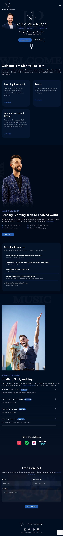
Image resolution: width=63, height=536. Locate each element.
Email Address (37, 479)
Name (4, 479)
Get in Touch (38, 40)
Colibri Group (50, 221)
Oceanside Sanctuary (28, 385)
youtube (34, 530)
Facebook (38, 530)
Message (5, 488)
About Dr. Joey (25, 40)
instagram (29, 530)
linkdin (25, 530)
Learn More (7, 102)
